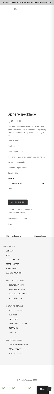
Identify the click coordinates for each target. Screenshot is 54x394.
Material (11, 178)
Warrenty (13, 332)
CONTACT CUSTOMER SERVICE (20, 209)
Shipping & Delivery (17, 289)
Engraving (13, 328)
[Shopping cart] (43, 10)
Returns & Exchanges (18, 294)
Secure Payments (16, 285)
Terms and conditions (18, 345)
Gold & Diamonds (16, 310)
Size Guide (13, 315)
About (8, 255)
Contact (10, 251)
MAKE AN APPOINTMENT (17, 213)
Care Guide (13, 319)
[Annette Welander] (16, 9)
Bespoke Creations (14, 273)
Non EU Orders (15, 298)
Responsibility (15, 353)
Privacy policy (15, 349)
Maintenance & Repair (18, 324)
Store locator (12, 264)
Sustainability (13, 173)
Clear (10, 188)
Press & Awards (13, 260)
